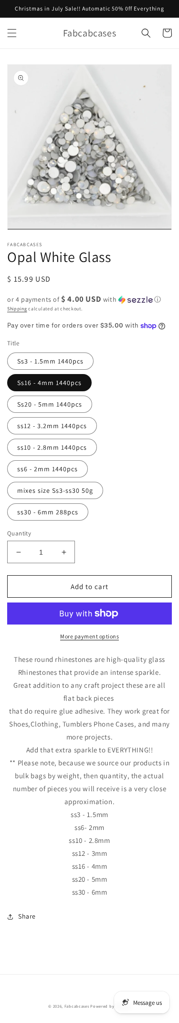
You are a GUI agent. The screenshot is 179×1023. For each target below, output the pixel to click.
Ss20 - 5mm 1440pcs (49, 404)
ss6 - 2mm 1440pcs (47, 469)
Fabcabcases (76, 1006)
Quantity (19, 533)
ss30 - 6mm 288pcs (47, 512)
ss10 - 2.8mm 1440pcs (52, 447)
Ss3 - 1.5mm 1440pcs (50, 361)
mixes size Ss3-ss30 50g (55, 490)
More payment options (89, 636)
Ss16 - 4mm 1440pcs (49, 382)
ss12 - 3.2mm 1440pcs (52, 425)
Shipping (17, 309)
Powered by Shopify (110, 1006)
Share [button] (27, 916)
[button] (11, 33)
